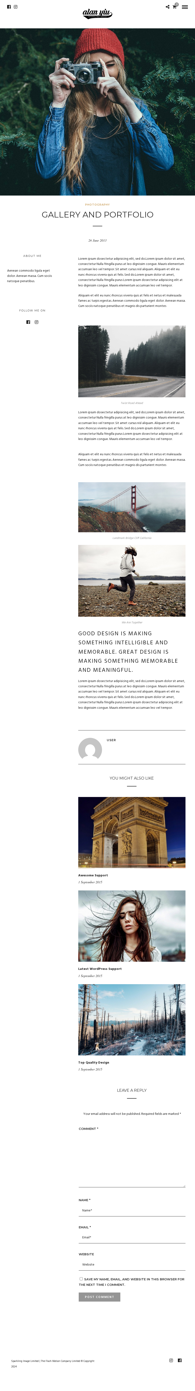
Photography (97, 204)
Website (86, 1254)
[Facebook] (9, 7)
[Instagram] (15, 7)
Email (85, 1227)
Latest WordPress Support (100, 969)
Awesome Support (93, 875)
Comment (88, 1129)
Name (84, 1200)
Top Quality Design (93, 1062)
